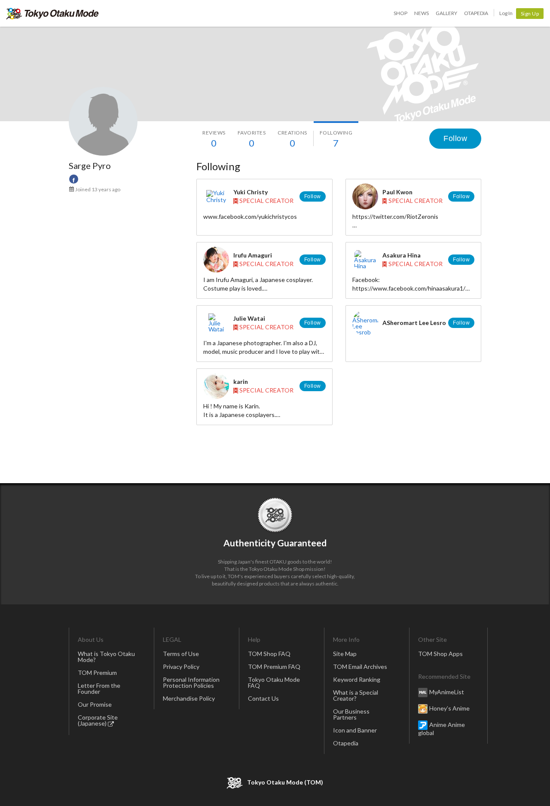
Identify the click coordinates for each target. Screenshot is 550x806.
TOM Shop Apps (440, 653)
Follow (455, 138)
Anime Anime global (441, 728)
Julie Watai (249, 318)
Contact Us (263, 698)
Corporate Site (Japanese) (98, 720)
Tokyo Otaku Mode (52, 13)
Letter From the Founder (99, 688)
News (421, 13)
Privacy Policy (181, 666)
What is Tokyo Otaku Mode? (106, 656)
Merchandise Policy (189, 698)
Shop (400, 13)
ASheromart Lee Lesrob (415, 322)
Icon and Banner (355, 730)
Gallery (446, 13)
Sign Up (530, 13)
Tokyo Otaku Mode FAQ (274, 682)
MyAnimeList (446, 692)
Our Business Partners (351, 714)
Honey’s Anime (449, 708)
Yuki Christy (250, 192)
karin (240, 381)
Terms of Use (181, 653)
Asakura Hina (401, 255)
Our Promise (95, 704)
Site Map (345, 653)
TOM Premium (97, 672)
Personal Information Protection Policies (191, 682)
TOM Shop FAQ (269, 653)
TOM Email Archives (360, 666)
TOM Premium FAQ (274, 666)
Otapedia (476, 13)
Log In (506, 13)
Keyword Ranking (356, 679)
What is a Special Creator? (355, 695)
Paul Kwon (397, 192)
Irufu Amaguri (252, 255)
